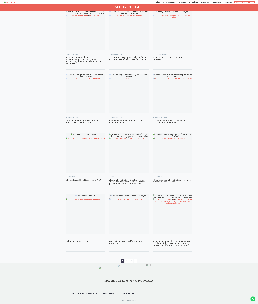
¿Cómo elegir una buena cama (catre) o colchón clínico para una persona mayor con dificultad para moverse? (172, 243)
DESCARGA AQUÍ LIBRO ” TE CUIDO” (84, 179)
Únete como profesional (188, 2)
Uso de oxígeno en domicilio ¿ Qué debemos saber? (126, 121)
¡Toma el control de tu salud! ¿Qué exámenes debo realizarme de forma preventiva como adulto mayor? (127, 181)
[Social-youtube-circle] (131, 286)
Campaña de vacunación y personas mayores (126, 242)
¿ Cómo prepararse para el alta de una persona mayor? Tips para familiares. (128, 58)
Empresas (217, 2)
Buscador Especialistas (244, 2)
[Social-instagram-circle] (121, 286)
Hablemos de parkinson (77, 241)
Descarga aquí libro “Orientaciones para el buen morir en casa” (170, 121)
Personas (205, 2)
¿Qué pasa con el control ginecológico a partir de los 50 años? (172, 180)
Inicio (158, 2)
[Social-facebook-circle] (126, 286)
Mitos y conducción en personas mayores (169, 58)
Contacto (228, 2)
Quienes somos (169, 2)
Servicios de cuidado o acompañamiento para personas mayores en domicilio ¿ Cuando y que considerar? (84, 60)
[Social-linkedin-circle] (136, 286)
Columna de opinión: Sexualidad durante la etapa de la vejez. (82, 121)
